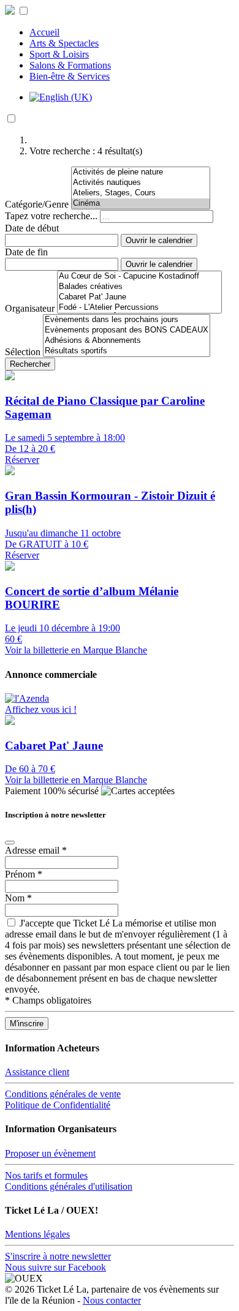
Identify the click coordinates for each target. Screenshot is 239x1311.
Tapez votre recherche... (51, 216)
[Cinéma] (141, 203)
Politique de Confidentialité (57, 1105)
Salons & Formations (70, 65)
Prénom (23, 874)
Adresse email (36, 850)
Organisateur (30, 308)
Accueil (44, 32)
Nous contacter (112, 1300)
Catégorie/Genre (37, 204)
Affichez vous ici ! (41, 709)
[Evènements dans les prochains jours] (127, 320)
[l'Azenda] (27, 698)
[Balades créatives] (139, 287)
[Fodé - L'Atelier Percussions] (139, 307)
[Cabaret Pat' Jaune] (139, 297)
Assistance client (37, 1072)
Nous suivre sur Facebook (55, 1267)
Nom (18, 898)
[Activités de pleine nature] (141, 172)
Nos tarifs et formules (46, 1175)
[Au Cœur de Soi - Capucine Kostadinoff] (139, 276)
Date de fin (26, 252)
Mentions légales (37, 1234)
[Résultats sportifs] (127, 351)
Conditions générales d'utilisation (68, 1186)
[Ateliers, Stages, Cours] (141, 193)
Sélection (22, 352)
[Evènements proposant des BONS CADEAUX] (127, 330)
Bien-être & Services (69, 76)
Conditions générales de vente (63, 1094)
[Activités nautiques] (141, 183)
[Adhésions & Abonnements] (127, 341)
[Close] (10, 842)
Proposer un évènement (50, 1153)
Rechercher (30, 364)
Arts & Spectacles (64, 43)
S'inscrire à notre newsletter (58, 1256)
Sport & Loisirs (59, 54)
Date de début (32, 228)
